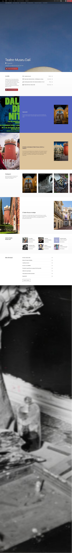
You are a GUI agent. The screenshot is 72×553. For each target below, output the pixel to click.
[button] (66, 183)
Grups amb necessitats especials (28, 273)
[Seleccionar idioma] (61, 1)
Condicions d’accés (25, 262)
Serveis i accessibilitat (26, 265)
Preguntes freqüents (26, 280)
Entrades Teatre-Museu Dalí (12, 68)
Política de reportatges (26, 270)
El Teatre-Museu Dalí (26, 257)
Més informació (58, 122)
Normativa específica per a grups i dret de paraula (31, 268)
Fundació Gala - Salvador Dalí (3, 1)
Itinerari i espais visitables (27, 260)
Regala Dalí (24, 276)
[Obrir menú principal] (66, 1)
